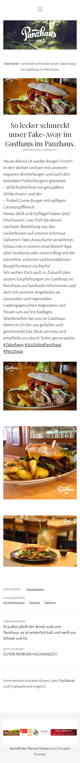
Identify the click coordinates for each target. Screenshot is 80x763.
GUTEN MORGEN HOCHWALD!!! (30, 654)
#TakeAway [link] (13, 344)
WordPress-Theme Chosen (30, 748)
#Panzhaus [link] (13, 351)
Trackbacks (66, 681)
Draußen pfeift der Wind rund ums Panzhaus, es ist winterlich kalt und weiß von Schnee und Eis (39, 632)
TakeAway (50, 602)
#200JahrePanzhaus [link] (43, 344)
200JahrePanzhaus (14, 602)
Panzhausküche (35, 589)
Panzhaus (34, 602)
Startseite (11, 64)
